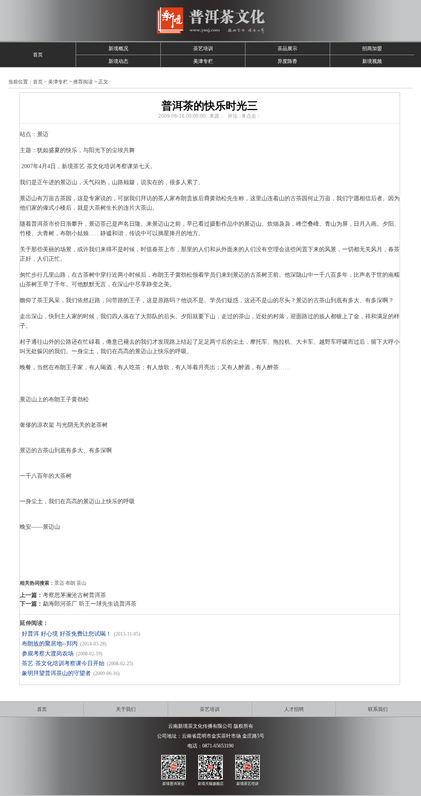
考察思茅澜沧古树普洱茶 (74, 595)
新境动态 (118, 61)
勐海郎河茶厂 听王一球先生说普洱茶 (89, 604)
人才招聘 (294, 709)
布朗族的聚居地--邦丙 (50, 644)
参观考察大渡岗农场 (48, 653)
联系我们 (378, 709)
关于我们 (126, 709)
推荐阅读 (83, 82)
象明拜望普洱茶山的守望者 (56, 673)
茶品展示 (287, 48)
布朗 (70, 583)
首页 (38, 55)
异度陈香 (287, 61)
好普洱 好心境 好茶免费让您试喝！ (66, 634)
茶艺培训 (203, 48)
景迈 (59, 583)
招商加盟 (372, 48)
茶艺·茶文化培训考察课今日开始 (63, 663)
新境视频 (372, 61)
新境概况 (118, 48)
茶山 (81, 583)
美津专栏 (203, 61)
